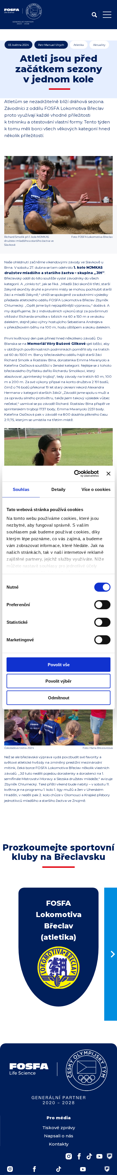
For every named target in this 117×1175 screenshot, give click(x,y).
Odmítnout (58, 697)
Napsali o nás (58, 1135)
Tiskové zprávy (58, 1127)
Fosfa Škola (107, 1169)
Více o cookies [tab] (96, 489)
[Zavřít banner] (108, 474)
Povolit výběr (58, 681)
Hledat (94, 14)
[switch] (102, 604)
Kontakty (58, 1144)
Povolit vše (59, 664)
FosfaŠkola (109, 1156)
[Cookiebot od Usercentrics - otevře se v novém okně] (75, 473)
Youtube (99, 1156)
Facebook (79, 1156)
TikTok (89, 1156)
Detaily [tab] (58, 489)
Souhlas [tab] (21, 489)
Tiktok (58, 1169)
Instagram (69, 1156)
